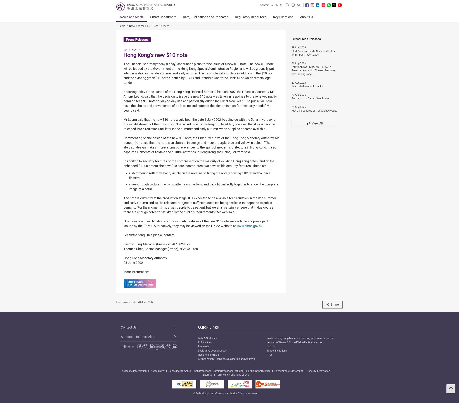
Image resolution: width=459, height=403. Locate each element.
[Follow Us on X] (334, 5)
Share (335, 304)
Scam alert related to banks (307, 86)
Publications (205, 342)
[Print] (293, 5)
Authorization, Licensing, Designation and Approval (226, 358)
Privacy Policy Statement (289, 370)
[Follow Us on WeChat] (162, 346)
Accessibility (158, 370)
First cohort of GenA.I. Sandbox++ (310, 98)
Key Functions (283, 17)
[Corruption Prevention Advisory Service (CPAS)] (267, 384)
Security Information (318, 370)
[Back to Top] (450, 388)
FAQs (270, 354)
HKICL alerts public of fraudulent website (314, 110)
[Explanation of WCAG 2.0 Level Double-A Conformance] (184, 384)
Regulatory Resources (251, 17)
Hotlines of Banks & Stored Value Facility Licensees (295, 342)
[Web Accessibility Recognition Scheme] (212, 384)
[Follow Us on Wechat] (329, 5)
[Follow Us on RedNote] (323, 5)
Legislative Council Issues (212, 350)
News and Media (132, 17)
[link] (299, 5)
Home (122, 26)
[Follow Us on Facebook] (307, 5)
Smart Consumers (163, 17)
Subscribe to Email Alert (138, 337)
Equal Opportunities (259, 370)
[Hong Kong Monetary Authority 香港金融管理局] (146, 7)
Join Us (271, 346)
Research (203, 346)
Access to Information (134, 370)
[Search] (287, 5)
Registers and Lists (208, 354)
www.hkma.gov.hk (249, 226)
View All (317, 123)
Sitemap (207, 374)
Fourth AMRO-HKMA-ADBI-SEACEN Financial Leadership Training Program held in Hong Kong (313, 70)
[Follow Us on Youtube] (340, 5)
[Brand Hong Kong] (240, 384)
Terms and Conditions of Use (232, 374)
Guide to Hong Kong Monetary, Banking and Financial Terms (300, 338)
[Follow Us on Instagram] (312, 5)
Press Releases (160, 26)
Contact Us (266, 5)
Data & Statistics (207, 338)
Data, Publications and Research (205, 17)
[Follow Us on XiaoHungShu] (157, 347)
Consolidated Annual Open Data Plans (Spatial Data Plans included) (206, 370)
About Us (306, 17)
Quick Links (208, 327)
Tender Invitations (277, 350)
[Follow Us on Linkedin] (317, 5)
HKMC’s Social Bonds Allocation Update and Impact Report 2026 (314, 53)
